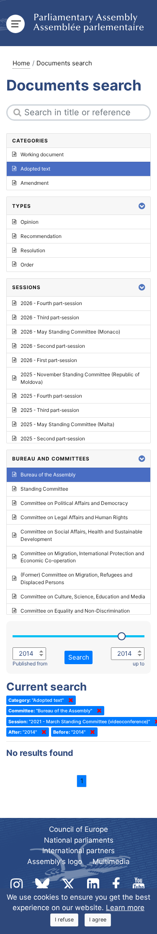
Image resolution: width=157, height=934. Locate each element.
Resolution (33, 250)
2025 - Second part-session (53, 438)
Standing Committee (44, 489)
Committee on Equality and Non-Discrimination (75, 611)
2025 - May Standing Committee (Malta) (67, 424)
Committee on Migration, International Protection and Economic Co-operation (82, 557)
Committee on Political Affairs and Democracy (74, 503)
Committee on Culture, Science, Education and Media (83, 596)
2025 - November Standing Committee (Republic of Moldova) (80, 378)
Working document (42, 154)
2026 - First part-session (49, 360)
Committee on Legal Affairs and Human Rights (74, 517)
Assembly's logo (54, 861)
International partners (78, 850)
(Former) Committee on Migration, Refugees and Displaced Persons (76, 578)
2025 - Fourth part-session (51, 396)
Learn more (125, 907)
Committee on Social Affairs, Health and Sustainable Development (81, 535)
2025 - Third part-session (50, 410)
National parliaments (78, 840)
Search (78, 657)
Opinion (30, 222)
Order (27, 264)
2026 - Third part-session (50, 317)
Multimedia (111, 861)
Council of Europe (78, 829)
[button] (142, 206)
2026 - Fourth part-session (51, 303)
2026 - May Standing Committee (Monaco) (70, 332)
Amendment (35, 183)
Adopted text (35, 169)
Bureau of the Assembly (48, 474)
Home (21, 63)
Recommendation (41, 236)
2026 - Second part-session (53, 346)
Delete (69, 700)
